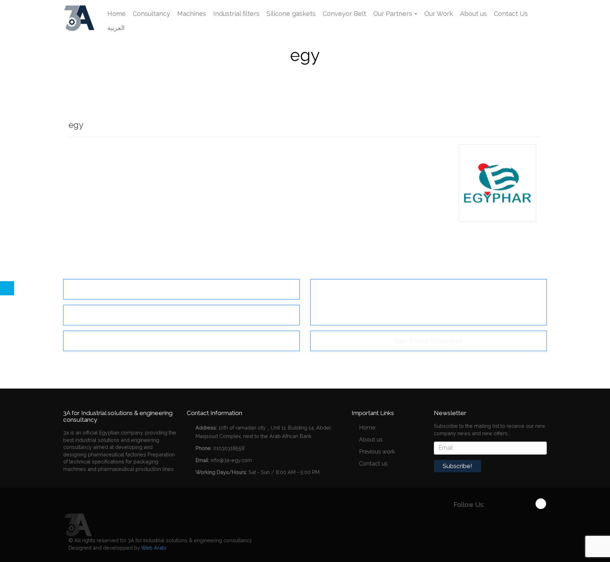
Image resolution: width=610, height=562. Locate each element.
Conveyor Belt (344, 13)
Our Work (438, 13)
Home (116, 13)
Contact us (373, 463)
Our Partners (393, 13)
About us (473, 13)
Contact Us (511, 13)
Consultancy (151, 13)
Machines (191, 13)
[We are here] (77, 524)
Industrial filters (236, 13)
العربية (116, 27)
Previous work (377, 451)
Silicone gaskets (291, 13)
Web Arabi (153, 548)
